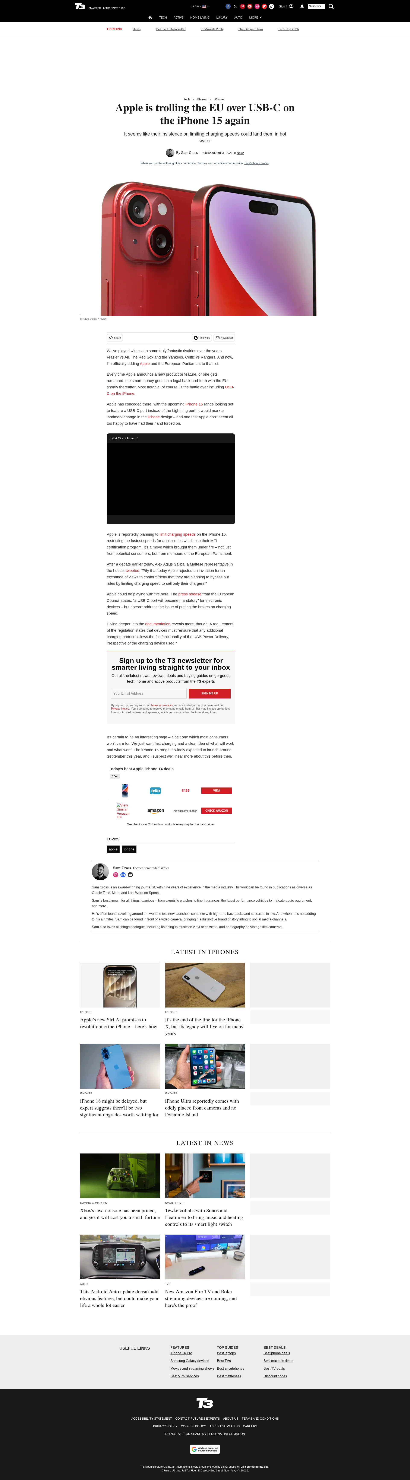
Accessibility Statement (151, 1418)
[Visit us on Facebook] (228, 6)
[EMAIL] (131, 875)
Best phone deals (277, 1353)
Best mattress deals (278, 1361)
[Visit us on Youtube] (249, 6)
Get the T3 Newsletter (171, 29)
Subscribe (315, 6)
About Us (230, 1418)
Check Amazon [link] (216, 810)
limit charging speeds (178, 534)
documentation (157, 624)
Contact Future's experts (197, 1418)
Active (178, 17)
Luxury (221, 17)
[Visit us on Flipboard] (264, 6)
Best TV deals (274, 1368)
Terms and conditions (260, 1418)
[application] (171, 479)
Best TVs (224, 1361)
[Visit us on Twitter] (235, 6)
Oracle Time (101, 893)
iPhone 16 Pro (181, 1353)
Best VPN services (184, 1376)
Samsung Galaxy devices (189, 1361)
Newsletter (227, 337)
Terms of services (162, 705)
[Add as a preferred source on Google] (205, 1449)
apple (113, 849)
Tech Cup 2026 (288, 29)
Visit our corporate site (254, 1466)
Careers (250, 1426)
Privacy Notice (120, 708)
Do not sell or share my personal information (205, 1434)
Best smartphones (230, 1368)
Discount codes (275, 1376)
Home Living (199, 17)
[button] (171, 787)
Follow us (204, 337)
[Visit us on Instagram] (257, 6)
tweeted (132, 571)
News (240, 153)
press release (189, 594)
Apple (145, 364)
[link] (125, 790)
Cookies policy (193, 1426)
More (253, 17)
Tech (163, 17)
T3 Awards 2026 (212, 29)
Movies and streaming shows (192, 1368)
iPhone (154, 417)
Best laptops (226, 1353)
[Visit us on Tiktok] (271, 6)
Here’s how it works (257, 163)
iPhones (219, 99)
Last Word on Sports (143, 893)
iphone (129, 849)
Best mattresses (229, 1376)
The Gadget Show (250, 29)
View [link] (216, 790)
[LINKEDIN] (124, 875)
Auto (238, 17)
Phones (202, 99)
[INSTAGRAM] (116, 875)
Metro (116, 893)
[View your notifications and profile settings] (302, 6)
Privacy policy (165, 1426)
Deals (137, 29)
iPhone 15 (194, 404)
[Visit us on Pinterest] (242, 6)
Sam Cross (189, 153)
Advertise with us (224, 1426)
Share (117, 337)
